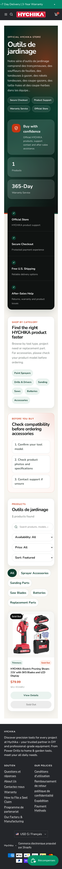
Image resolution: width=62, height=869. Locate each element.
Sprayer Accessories (34, 573)
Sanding (42, 382)
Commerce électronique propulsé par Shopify (37, 845)
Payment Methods (40, 808)
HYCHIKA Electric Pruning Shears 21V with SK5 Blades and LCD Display (30, 672)
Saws (17, 391)
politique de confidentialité (43, 793)
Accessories (21, 400)
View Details (31, 695)
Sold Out (31, 704)
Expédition (41, 801)
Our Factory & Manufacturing (14, 819)
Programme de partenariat (14, 809)
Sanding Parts (19, 583)
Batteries (32, 391)
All (12, 573)
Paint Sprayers (22, 373)
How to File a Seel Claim (16, 800)
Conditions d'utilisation (42, 774)
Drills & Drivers (23, 382)
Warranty (10, 792)
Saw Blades (18, 593)
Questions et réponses (12, 774)
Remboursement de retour (45, 783)
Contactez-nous (14, 787)
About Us (10, 781)
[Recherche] (11, 14)
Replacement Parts (23, 603)
